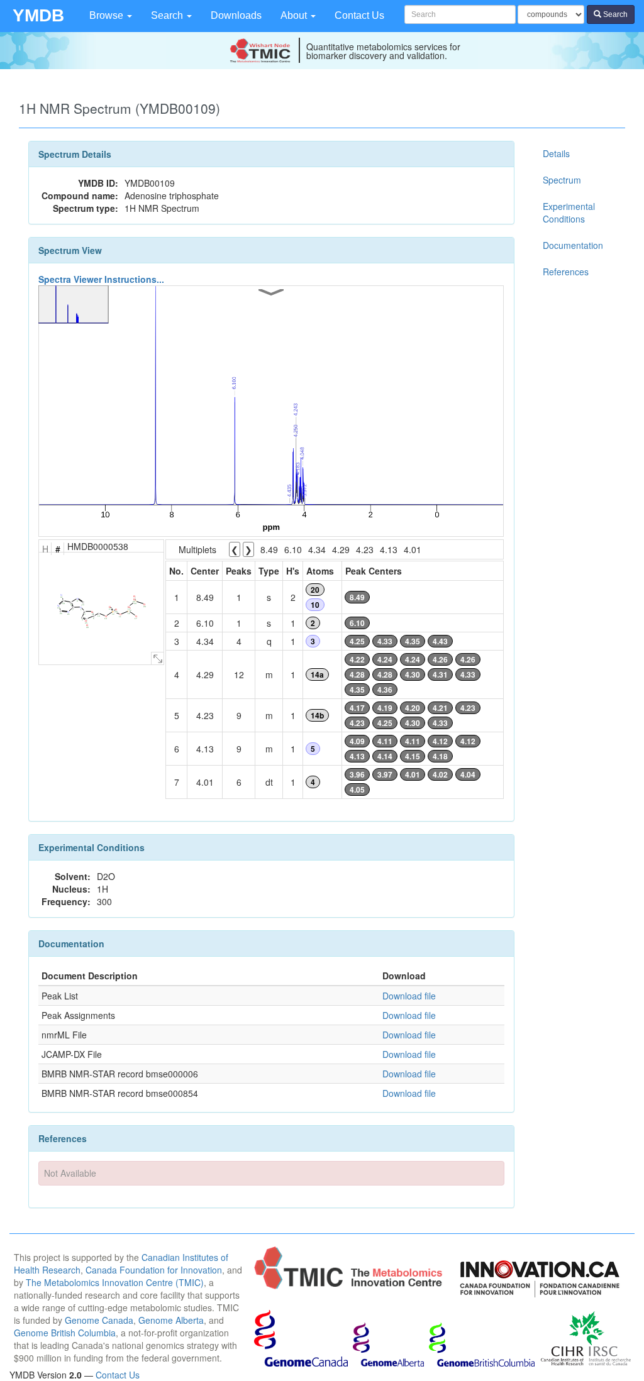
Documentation (573, 245)
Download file (409, 995)
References (566, 271)
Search (168, 15)
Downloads (236, 15)
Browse (107, 15)
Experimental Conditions (569, 212)
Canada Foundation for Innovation (154, 1269)
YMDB (38, 15)
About (294, 15)
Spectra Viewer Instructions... (101, 279)
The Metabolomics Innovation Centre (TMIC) (115, 1282)
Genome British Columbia (65, 1332)
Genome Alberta (171, 1320)
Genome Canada (99, 1320)
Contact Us (359, 15)
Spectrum (562, 179)
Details (556, 153)
